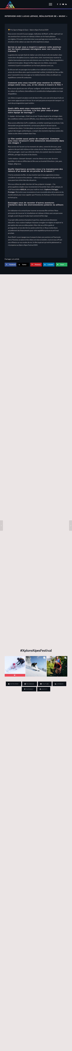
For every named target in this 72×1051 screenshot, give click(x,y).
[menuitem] (49, 4)
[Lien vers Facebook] (57, 4)
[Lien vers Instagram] (60, 4)
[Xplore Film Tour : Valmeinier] (70, 525)
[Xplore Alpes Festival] (10, 4)
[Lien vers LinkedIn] (65, 4)
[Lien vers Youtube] (63, 4)
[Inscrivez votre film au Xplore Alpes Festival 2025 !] (1, 525)
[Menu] (49, 4)
